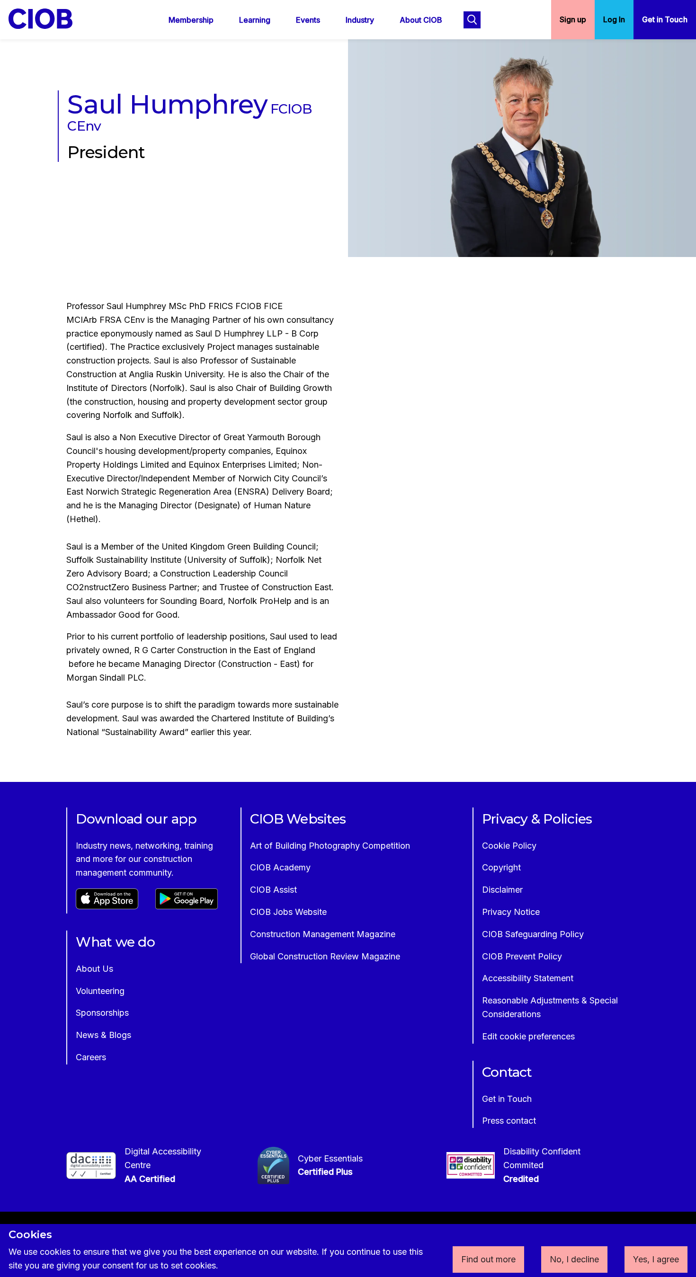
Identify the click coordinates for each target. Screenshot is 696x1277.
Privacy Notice (511, 912)
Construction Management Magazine (322, 934)
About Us (94, 969)
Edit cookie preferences (528, 1036)
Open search (472, 19)
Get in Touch (664, 19)
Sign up (573, 19)
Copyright (501, 867)
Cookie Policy (509, 846)
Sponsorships (102, 1013)
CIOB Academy (280, 867)
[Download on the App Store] (107, 906)
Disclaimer (502, 890)
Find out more (488, 1259)
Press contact (509, 1121)
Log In (614, 19)
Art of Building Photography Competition (330, 846)
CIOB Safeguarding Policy (533, 934)
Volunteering (100, 991)
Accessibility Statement (527, 978)
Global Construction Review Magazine (325, 956)
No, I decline (574, 1259)
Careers (91, 1057)
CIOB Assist (273, 890)
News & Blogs (103, 1035)
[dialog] (348, 1250)
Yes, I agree (656, 1259)
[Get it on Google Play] (186, 906)
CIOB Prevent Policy (522, 956)
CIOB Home (47, 19)
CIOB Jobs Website (288, 912)
